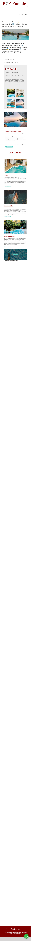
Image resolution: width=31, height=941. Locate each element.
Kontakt (18, 929)
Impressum (23, 928)
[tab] (9, 59)
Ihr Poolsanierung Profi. (12, 62)
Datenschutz (13, 929)
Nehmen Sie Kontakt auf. (11, 260)
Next (26, 14)
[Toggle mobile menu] (28, 6)
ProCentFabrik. (9, 59)
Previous (20, 14)
